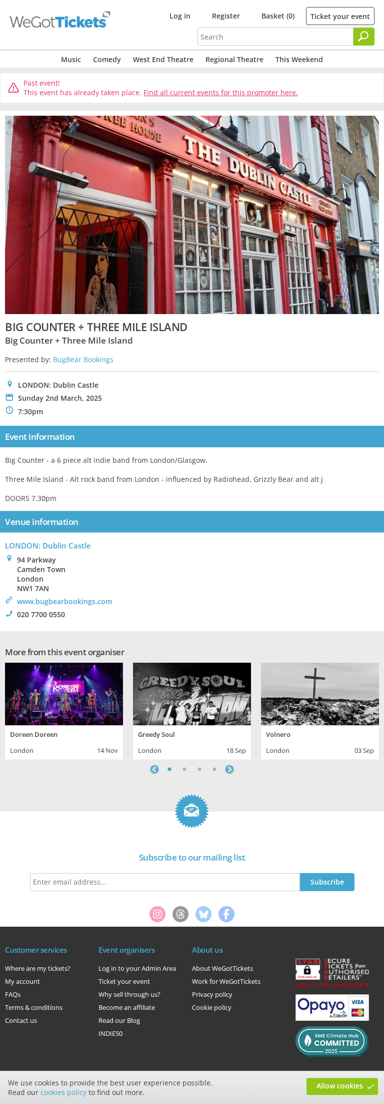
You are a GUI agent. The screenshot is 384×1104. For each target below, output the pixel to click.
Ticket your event (340, 16)
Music (71, 59)
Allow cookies (339, 1085)
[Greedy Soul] (192, 692)
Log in (180, 16)
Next (229, 769)
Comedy (107, 59)
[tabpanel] (64, 709)
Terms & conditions (33, 1007)
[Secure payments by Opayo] (332, 1018)
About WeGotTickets (222, 968)
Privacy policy (212, 994)
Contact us (21, 1020)
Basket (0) (278, 16)
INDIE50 (110, 1033)
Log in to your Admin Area (137, 968)
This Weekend (299, 59)
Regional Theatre (235, 59)
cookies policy (63, 1092)
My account (22, 981)
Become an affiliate (126, 1007)
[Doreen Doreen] (64, 692)
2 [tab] (185, 769)
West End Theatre (163, 59)
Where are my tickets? (37, 968)
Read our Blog (119, 1020)
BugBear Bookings (83, 359)
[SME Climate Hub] (332, 1054)
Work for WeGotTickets (226, 981)
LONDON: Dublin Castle (48, 545)
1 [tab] (169, 769)
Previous (155, 769)
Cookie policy (212, 1007)
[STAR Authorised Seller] (332, 986)
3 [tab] (199, 769)
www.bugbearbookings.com (64, 601)
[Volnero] (320, 692)
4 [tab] (215, 769)
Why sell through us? (129, 994)
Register (226, 16)
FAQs (12, 994)
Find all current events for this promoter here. (221, 92)
